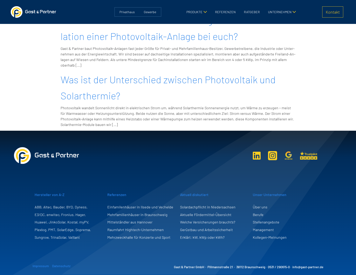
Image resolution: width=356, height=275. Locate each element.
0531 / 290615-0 (279, 267)
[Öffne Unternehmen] (294, 12)
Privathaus (127, 12)
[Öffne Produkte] (205, 12)
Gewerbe (150, 12)
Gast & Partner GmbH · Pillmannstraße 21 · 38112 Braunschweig (219, 267)
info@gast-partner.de (307, 267)
